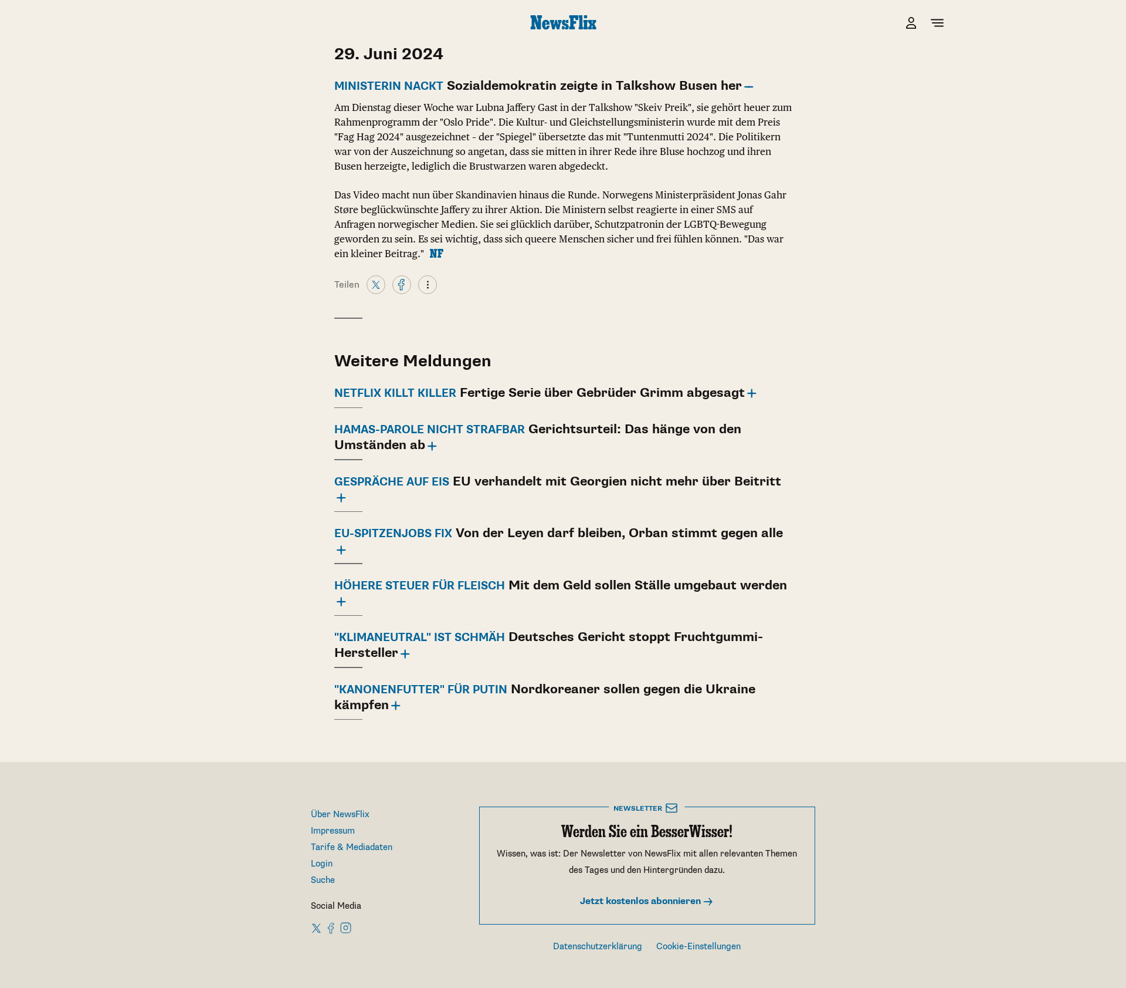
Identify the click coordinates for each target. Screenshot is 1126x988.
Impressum (333, 831)
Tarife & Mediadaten (351, 847)
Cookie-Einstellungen (698, 946)
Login (322, 863)
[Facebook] (401, 284)
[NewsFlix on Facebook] (331, 927)
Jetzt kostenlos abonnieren (641, 901)
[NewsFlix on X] (317, 927)
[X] (376, 284)
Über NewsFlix (340, 814)
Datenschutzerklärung (597, 946)
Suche (323, 880)
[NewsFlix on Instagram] (346, 927)
